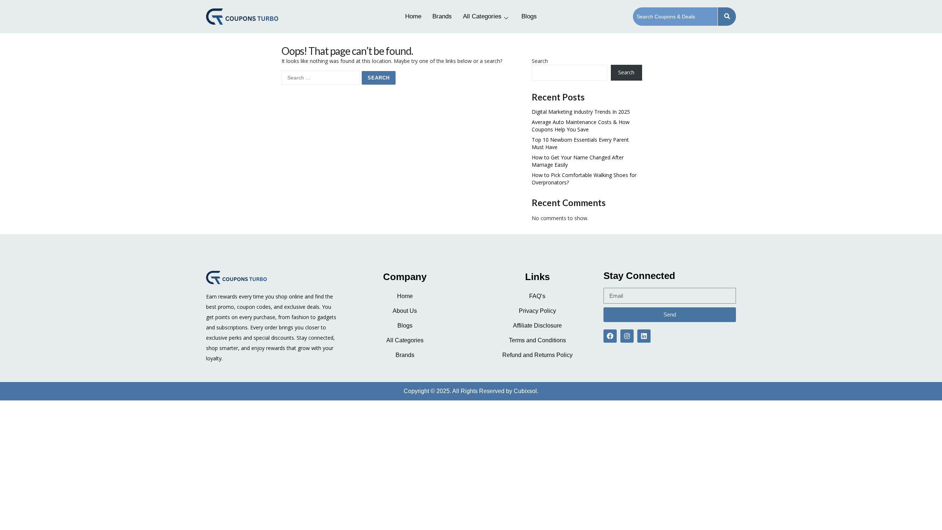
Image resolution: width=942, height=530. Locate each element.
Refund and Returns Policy (537, 355)
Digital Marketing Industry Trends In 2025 (581, 111)
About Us (405, 311)
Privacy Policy (537, 311)
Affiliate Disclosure (537, 325)
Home (413, 16)
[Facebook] (610, 336)
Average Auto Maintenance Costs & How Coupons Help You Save (581, 126)
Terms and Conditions (537, 340)
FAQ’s (537, 296)
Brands (442, 16)
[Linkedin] (644, 336)
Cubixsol (525, 391)
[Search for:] (321, 77)
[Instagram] (627, 336)
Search (540, 60)
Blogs (529, 16)
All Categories (482, 16)
